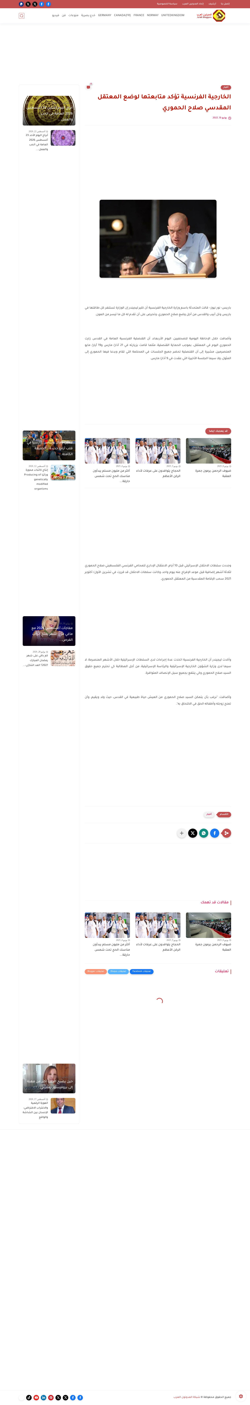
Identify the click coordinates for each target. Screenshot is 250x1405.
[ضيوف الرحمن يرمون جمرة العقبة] (208, 451)
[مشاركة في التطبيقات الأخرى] (181, 833)
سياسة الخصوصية (167, 4)
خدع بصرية (88, 15)
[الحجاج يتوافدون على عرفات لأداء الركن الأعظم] (158, 451)
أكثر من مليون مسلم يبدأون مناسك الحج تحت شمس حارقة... (111, 476)
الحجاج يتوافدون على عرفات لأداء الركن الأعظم (158, 473)
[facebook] (48, 4)
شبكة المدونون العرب (186, 1397)
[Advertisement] (125, 56)
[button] (214, 833)
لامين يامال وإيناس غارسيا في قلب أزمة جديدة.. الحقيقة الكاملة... (50, 448)
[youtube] (36, 1397)
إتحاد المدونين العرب (193, 4)
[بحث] (21, 16)
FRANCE (139, 15)
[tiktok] (29, 1397)
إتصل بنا (225, 4)
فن (64, 15)
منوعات (73, 15)
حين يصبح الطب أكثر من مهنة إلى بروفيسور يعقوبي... (50, 1084)
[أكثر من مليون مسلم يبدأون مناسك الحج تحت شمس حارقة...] (107, 451)
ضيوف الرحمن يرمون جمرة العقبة (213, 473)
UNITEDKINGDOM (172, 15)
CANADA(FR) (122, 15)
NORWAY (152, 15)
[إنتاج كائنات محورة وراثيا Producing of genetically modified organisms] (63, 472)
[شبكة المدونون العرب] (211, 16)
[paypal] (21, 4)
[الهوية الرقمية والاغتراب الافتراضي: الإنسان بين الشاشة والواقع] (63, 1105)
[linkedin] (43, 1397)
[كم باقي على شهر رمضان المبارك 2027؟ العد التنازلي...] (63, 658)
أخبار (225, 87)
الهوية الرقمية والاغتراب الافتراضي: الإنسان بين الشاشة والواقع (35, 1110)
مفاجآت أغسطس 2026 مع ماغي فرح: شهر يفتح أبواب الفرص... (52, 634)
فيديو (55, 15)
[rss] (21, 1397)
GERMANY (104, 15)
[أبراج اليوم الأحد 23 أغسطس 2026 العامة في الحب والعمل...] (63, 138)
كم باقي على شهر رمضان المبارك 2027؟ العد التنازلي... (35, 660)
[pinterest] (51, 1397)
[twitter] (34, 4)
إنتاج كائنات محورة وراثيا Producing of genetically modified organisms (36, 480)
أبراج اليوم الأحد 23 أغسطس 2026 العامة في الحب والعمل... (37, 142)
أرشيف (212, 4)
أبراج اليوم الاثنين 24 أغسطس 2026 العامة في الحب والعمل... (49, 114)
